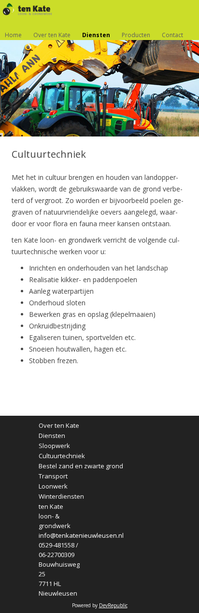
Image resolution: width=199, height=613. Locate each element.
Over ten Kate (52, 35)
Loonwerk (53, 486)
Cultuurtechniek (62, 456)
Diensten (96, 35)
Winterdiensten (61, 496)
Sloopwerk (54, 446)
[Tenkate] (25, 9)
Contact (172, 35)
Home (13, 35)
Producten (136, 35)
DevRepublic (113, 605)
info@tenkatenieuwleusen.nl (81, 535)
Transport (53, 476)
